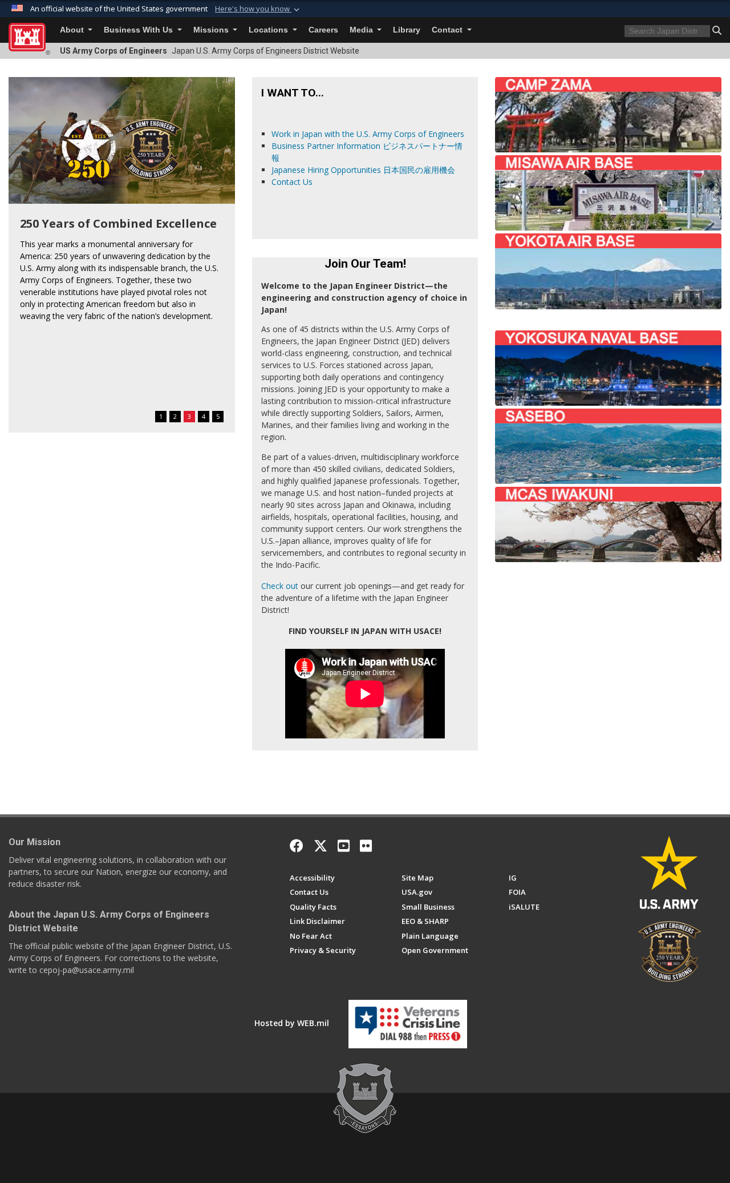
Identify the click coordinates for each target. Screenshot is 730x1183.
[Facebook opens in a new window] (296, 845)
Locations (269, 30)
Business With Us (139, 30)
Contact (448, 30)
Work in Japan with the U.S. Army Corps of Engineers (367, 133)
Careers (323, 30)
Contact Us (292, 181)
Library (406, 30)
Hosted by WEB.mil (291, 1023)
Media (362, 30)
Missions (212, 30)
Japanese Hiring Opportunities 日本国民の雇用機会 (363, 169)
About (73, 30)
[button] (258, 9)
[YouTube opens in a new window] (344, 845)
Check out (279, 585)
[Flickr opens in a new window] (366, 845)
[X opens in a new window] (320, 845)
